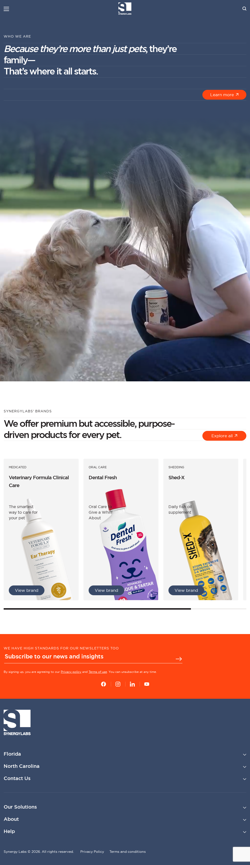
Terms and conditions (127, 851)
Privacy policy (71, 672)
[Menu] (6, 9)
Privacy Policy (92, 851)
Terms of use (98, 672)
